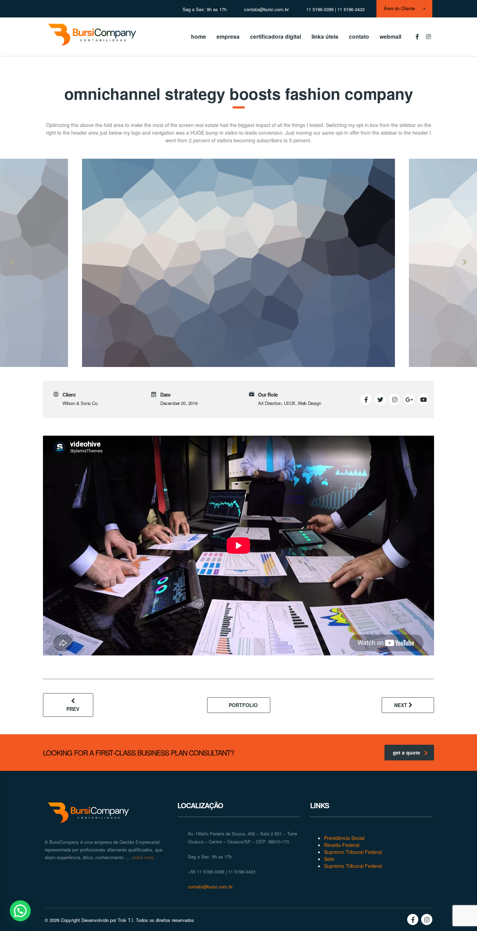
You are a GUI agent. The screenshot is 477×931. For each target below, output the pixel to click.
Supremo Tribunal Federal (353, 851)
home (198, 36)
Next (401, 704)
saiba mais (142, 857)
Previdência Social (344, 837)
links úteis (324, 36)
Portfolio (243, 704)
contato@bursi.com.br (210, 886)
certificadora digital (275, 36)
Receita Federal (341, 844)
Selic (329, 858)
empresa (228, 36)
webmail (390, 36)
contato (359, 36)
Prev (72, 708)
